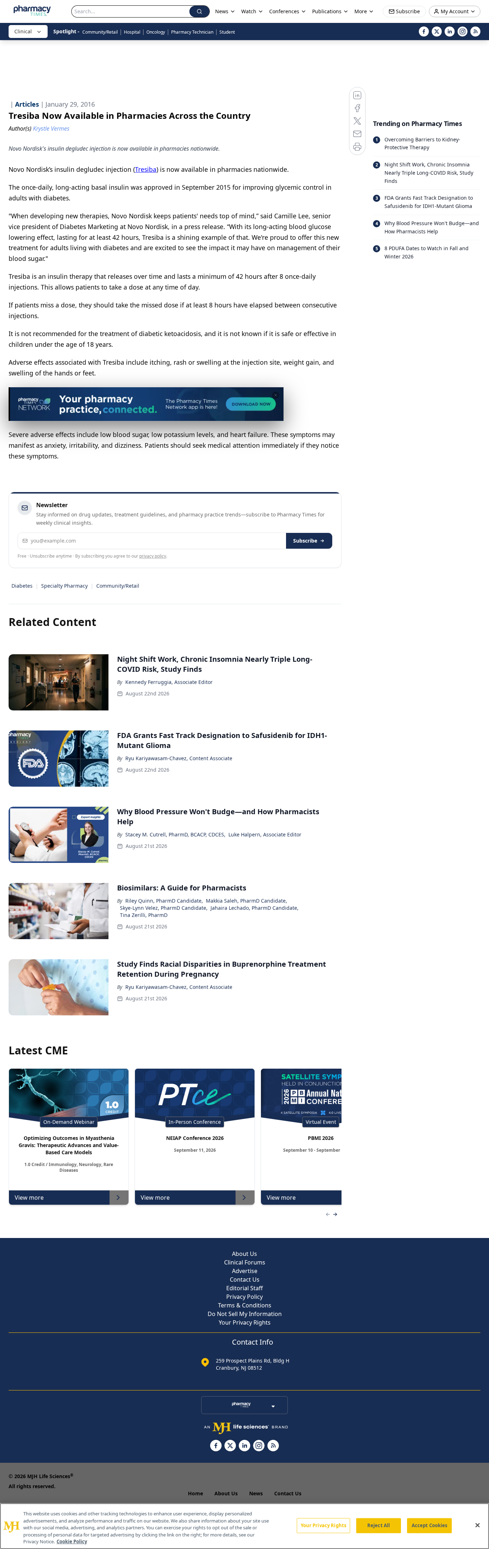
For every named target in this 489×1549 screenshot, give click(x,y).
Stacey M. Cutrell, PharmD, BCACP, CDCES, (175, 834)
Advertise (244, 1271)
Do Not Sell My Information (245, 1314)
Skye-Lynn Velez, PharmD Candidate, (164, 907)
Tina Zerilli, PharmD (144, 915)
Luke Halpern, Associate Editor (264, 834)
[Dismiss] (275, 395)
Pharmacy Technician (192, 32)
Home (195, 1493)
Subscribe (305, 540)
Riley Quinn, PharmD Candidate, (164, 900)
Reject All (378, 1525)
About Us (244, 1254)
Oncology (155, 32)
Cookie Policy (72, 1541)
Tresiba (145, 169)
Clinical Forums (244, 1262)
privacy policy (152, 556)
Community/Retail (100, 32)
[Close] (477, 1525)
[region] (244, 1526)
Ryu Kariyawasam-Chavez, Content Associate (178, 758)
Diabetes (22, 585)
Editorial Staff (244, 1288)
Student (227, 32)
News (256, 1493)
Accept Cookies (429, 1525)
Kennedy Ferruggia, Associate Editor (169, 682)
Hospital (132, 32)
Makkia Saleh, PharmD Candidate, (246, 900)
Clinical (23, 31)
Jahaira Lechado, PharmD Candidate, (254, 907)
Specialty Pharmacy (64, 585)
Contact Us (245, 1279)
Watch (248, 11)
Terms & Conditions (244, 1305)
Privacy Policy (244, 1297)
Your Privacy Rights (245, 1322)
